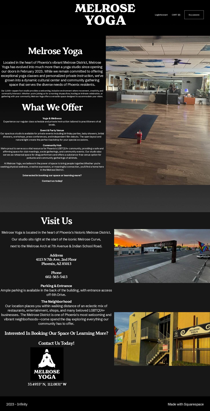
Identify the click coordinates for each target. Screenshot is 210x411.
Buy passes (194, 14)
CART (176, 14)
